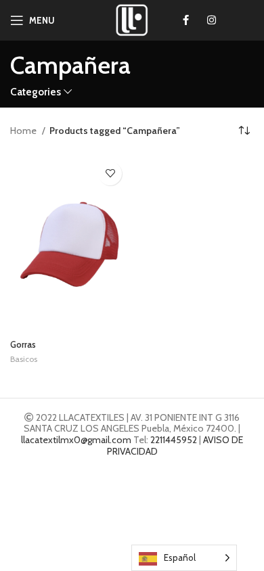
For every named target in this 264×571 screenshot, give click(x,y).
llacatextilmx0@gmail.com (76, 440)
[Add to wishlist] (110, 173)
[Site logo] (132, 19)
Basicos (23, 359)
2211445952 (173, 440)
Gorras (23, 345)
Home (24, 130)
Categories (35, 92)
